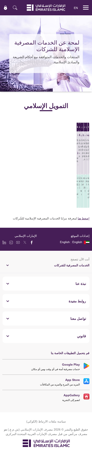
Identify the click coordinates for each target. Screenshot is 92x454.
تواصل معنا (78, 318)
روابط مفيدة (77, 301)
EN (76, 8)
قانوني (81, 336)
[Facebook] (31, 242)
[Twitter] (25, 242)
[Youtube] (18, 242)
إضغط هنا (83, 218)
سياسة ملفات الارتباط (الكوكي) (46, 421)
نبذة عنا (81, 283)
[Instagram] (11, 242)
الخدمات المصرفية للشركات (71, 265)
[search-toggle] (15, 7)
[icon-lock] (5, 8)
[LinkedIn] (4, 242)
